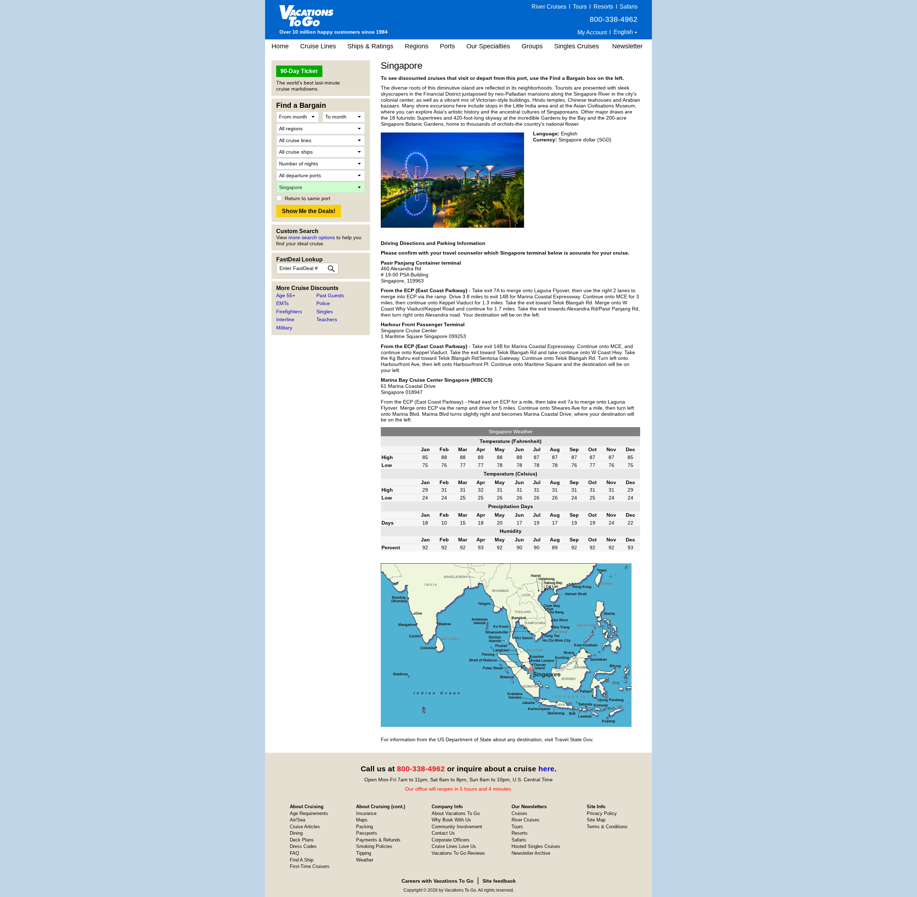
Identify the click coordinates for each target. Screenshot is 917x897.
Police (323, 303)
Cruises (519, 813)
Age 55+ (285, 295)
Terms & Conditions (607, 826)
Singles (324, 311)
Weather (364, 860)
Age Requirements (309, 813)
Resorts (603, 7)
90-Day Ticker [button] (299, 71)
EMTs (282, 303)
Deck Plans (302, 840)
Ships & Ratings (370, 46)
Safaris (629, 7)
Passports (366, 833)
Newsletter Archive (531, 853)
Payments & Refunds (378, 840)
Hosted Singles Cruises (536, 846)
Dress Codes (303, 846)
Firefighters (289, 311)
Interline (285, 319)
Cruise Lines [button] (318, 46)
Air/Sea (297, 820)
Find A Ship (301, 860)
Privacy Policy (602, 813)
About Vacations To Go (456, 813)
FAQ (294, 853)
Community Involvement (457, 826)
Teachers (326, 319)
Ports (447, 46)
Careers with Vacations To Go (438, 881)
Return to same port (307, 198)
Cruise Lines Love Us (454, 846)
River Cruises (549, 7)
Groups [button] (532, 46)
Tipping (363, 853)
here (546, 769)
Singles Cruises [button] (576, 46)
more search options (311, 237)
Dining (296, 833)
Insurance (366, 813)
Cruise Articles (305, 826)
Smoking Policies (374, 846)
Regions (416, 46)
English (624, 32)
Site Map (596, 820)
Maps (362, 820)
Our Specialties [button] (488, 46)
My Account (592, 32)
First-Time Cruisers (310, 866)
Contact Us (443, 833)
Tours (580, 7)
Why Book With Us (451, 820)
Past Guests (330, 295)
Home (280, 46)
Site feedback (499, 881)
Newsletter (627, 46)
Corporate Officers (451, 840)
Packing (364, 826)
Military (284, 328)
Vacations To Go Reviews (458, 853)
